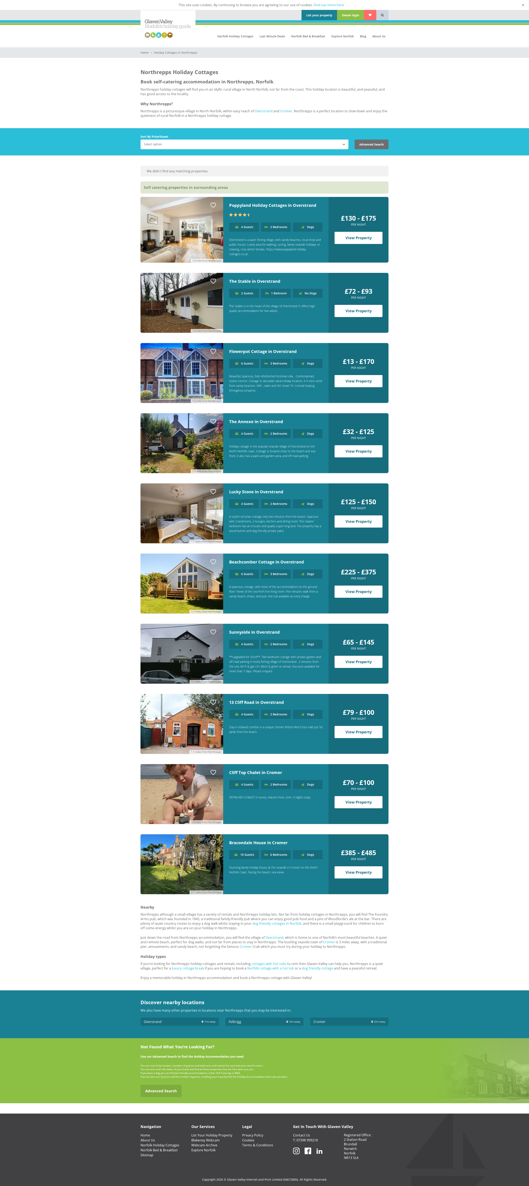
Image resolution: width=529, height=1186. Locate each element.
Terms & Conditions (257, 1145)
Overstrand (264, 111)
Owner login (350, 15)
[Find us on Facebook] (308, 1156)
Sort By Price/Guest (154, 136)
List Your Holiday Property (211, 1135)
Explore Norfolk (342, 36)
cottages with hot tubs (268, 963)
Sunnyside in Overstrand (254, 632)
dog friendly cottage (317, 968)
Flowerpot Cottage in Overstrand (263, 351)
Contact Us (301, 1135)
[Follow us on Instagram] (296, 1156)
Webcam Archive (204, 1145)
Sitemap (147, 1155)
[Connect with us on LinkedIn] (319, 1156)
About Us (378, 36)
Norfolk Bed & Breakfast (308, 36)
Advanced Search (371, 144)
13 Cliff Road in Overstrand (256, 702)
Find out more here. (329, 5)
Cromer (286, 111)
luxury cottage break (188, 968)
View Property (359, 237)
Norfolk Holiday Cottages (235, 36)
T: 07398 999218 (305, 1140)
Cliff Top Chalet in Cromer (255, 772)
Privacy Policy (252, 1135)
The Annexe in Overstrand (256, 421)
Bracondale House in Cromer (258, 842)
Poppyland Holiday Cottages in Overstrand (272, 205)
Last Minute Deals (272, 36)
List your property (319, 15)
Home (145, 52)
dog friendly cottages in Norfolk (276, 923)
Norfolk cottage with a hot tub (271, 968)
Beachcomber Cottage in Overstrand (266, 562)
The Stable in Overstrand (254, 281)
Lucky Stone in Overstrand (256, 492)
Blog (363, 36)
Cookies (248, 1140)
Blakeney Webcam (205, 1140)
